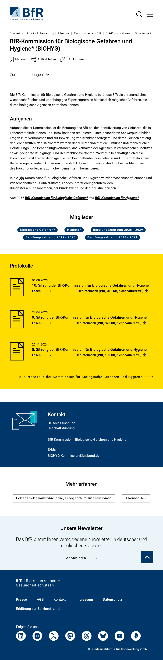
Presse (21, 599)
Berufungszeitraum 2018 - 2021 (112, 237)
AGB (40, 599)
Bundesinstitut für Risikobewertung (32, 33)
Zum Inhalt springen (30, 76)
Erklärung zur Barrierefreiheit (38, 609)
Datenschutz (112, 599)
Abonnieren (76, 558)
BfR (14, 41)
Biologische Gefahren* (37, 230)
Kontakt (59, 599)
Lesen (36, 291)
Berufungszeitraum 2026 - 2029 (118, 230)
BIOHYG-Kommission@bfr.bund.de (73, 456)
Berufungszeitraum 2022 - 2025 (51, 237)
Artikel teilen (47, 59)
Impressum (84, 599)
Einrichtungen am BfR (87, 33)
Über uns (63, 33)
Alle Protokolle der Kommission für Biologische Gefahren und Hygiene (81, 377)
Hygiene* (74, 230)
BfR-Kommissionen (118, 33)
